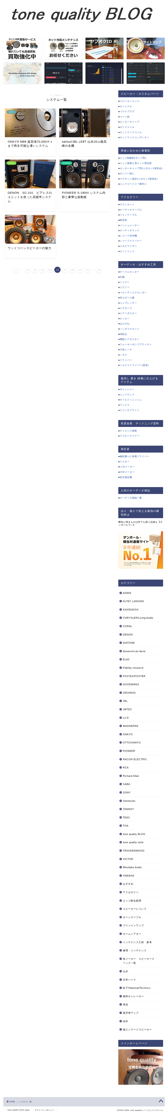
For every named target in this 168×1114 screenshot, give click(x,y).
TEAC (126, 817)
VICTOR (128, 859)
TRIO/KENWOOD (134, 850)
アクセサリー (131, 892)
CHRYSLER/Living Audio (138, 617)
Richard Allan (131, 775)
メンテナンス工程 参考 (137, 942)
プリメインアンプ (133, 925)
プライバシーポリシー (44, 1110)
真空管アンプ (131, 1012)
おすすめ (128, 883)
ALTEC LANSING (133, 601)
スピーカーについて (135, 908)
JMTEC (127, 709)
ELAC (126, 659)
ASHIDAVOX (131, 609)
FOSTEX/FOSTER (134, 676)
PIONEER (129, 751)
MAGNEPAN (130, 726)
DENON (128, 634)
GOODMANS (131, 684)
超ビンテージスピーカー (137, 1029)
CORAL (127, 626)
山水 (125, 971)
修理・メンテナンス (135, 950)
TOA (125, 825)
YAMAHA (128, 875)
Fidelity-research (133, 667)
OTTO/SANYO (132, 742)
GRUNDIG (129, 692)
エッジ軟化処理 (132, 900)
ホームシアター (132, 933)
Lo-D (126, 717)
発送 (125, 1004)
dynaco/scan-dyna (134, 651)
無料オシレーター (133, 996)
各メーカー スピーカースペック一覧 (138, 960)
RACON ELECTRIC (135, 759)
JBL (125, 701)
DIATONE (129, 642)
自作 (125, 1021)
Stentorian (129, 800)
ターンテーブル (132, 917)
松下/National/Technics (137, 987)
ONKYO (128, 734)
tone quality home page (19, 1110)
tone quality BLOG (134, 834)
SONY (127, 792)
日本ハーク (129, 979)
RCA (126, 767)
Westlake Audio (132, 867)
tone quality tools (133, 842)
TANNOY (128, 809)
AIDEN (127, 593)
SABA (126, 784)
